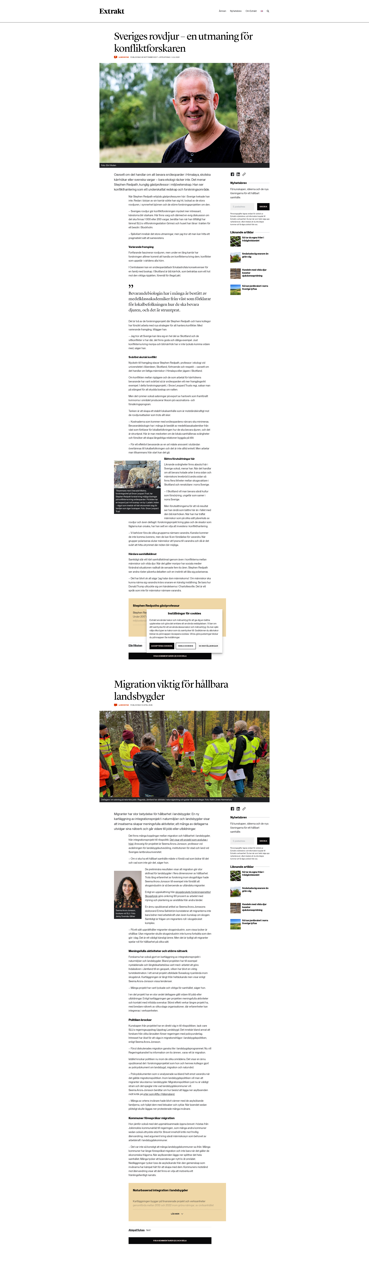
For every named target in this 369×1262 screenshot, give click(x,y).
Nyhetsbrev (236, 11)
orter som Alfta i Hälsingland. (159, 1094)
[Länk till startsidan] (111, 12)
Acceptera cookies (162, 646)
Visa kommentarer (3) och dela (170, 656)
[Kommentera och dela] (115, 705)
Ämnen (222, 11)
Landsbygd (124, 57)
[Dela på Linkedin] (238, 174)
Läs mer (175, 1214)
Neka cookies (185, 646)
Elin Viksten (135, 645)
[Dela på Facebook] (232, 174)
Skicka (263, 207)
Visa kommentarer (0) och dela (170, 1241)
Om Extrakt (251, 11)
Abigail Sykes (137, 1230)
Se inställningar (208, 646)
